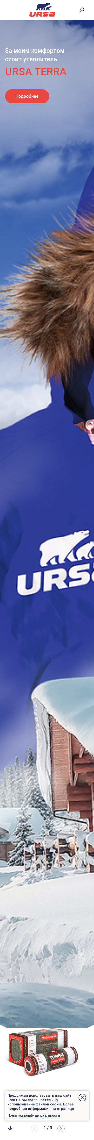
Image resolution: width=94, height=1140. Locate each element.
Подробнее (27, 96)
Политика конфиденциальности (33, 1115)
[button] (61, 1128)
